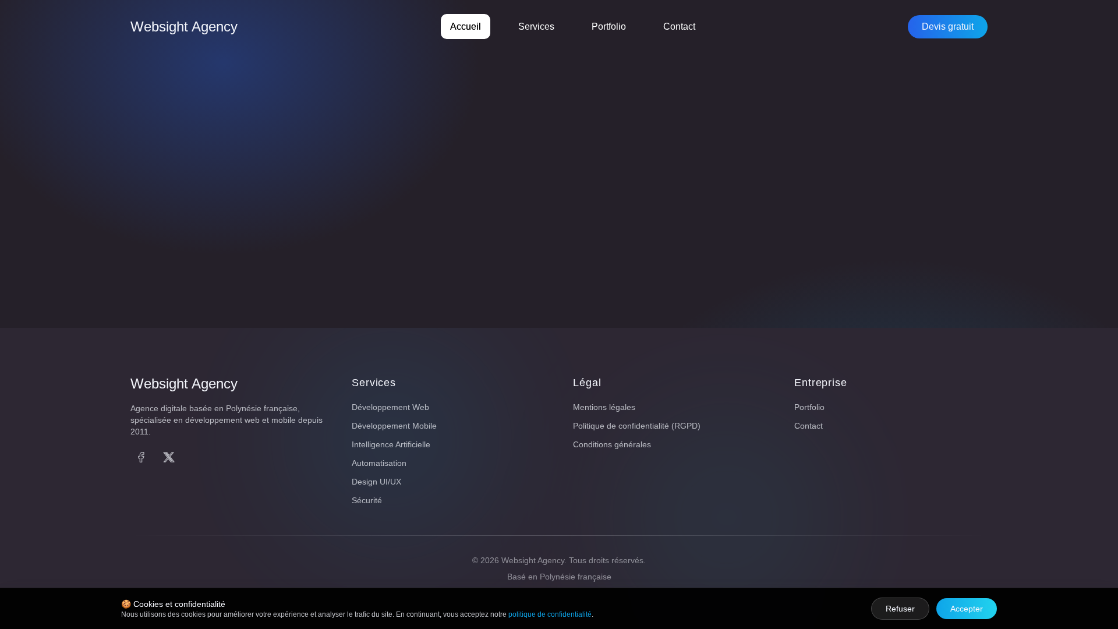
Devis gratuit (948, 26)
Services (536, 26)
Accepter (966, 608)
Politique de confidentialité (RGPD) (636, 425)
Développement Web (390, 407)
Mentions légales (604, 407)
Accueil (465, 26)
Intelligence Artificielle (391, 444)
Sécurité (367, 500)
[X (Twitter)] (168, 457)
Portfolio (609, 26)
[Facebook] (140, 457)
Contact (679, 26)
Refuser (900, 608)
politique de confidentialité (550, 614)
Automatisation (379, 463)
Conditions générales (612, 444)
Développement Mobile (394, 425)
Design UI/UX (376, 481)
